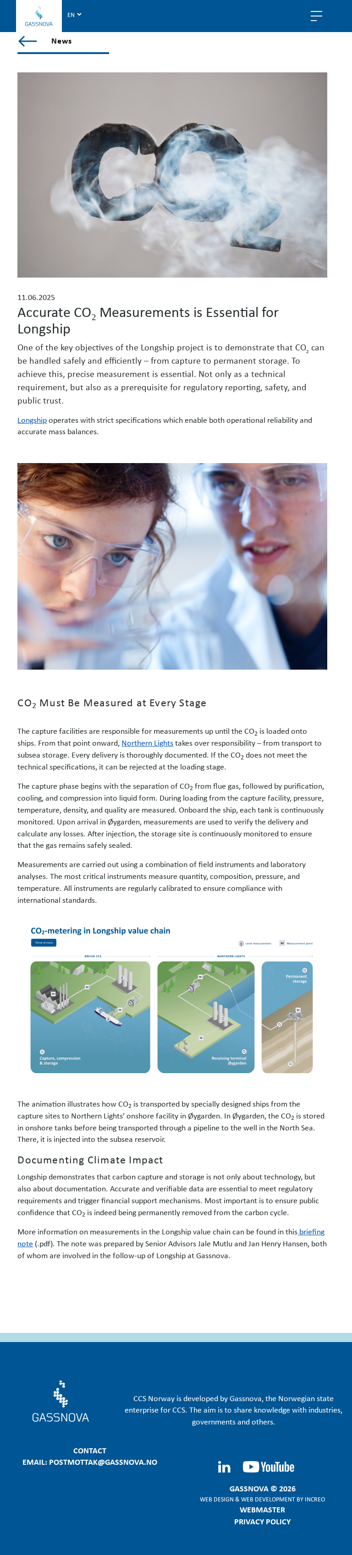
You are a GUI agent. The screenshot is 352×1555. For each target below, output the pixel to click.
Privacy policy (262, 1521)
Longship (32, 419)
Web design (217, 1499)
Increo (315, 1499)
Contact (89, 1450)
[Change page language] (74, 14)
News (61, 40)
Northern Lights (147, 742)
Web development (268, 1499)
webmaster (262, 1509)
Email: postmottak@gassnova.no (89, 1461)
